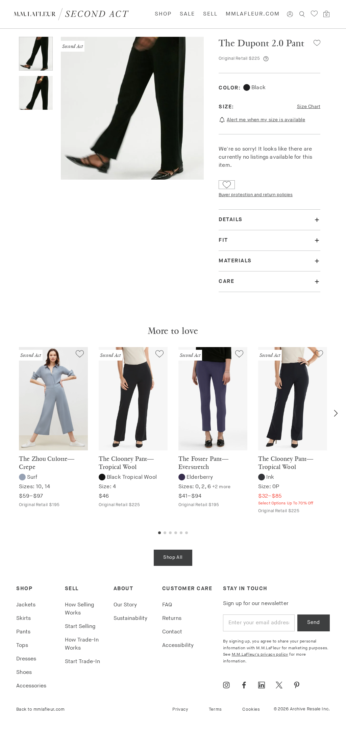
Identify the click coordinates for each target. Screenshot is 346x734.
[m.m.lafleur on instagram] (226, 685)
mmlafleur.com (253, 14)
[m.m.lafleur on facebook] (244, 685)
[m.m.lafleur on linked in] (261, 685)
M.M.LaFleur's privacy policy (260, 654)
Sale (187, 14)
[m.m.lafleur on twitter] (279, 685)
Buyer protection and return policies (256, 195)
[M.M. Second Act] (74, 14)
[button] (314, 43)
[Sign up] (290, 14)
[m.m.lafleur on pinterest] (296, 685)
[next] (335, 413)
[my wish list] (314, 14)
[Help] (266, 59)
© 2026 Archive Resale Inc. (302, 709)
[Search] (302, 14)
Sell (210, 14)
